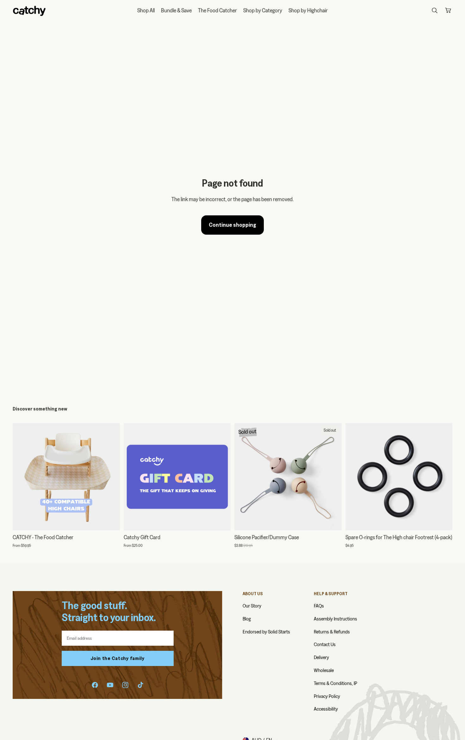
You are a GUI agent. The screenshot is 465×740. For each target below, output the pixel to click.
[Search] (435, 10)
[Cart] (448, 10)
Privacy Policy (327, 696)
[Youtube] (110, 685)
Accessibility (326, 709)
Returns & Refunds (332, 631)
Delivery (321, 657)
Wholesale (324, 670)
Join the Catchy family (117, 658)
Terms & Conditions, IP (335, 683)
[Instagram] (125, 685)
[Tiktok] (140, 685)
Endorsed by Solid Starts (266, 631)
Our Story (252, 605)
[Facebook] (95, 685)
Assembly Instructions (335, 618)
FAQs (319, 605)
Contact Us (325, 644)
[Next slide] (110, 477)
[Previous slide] (22, 477)
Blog (247, 618)
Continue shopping (232, 225)
